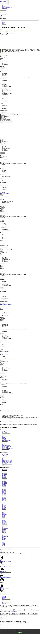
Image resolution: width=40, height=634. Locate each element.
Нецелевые (4, 538)
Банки (1, 12)
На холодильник (5, 536)
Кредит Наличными (3, 53)
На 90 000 (4, 498)
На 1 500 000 (4, 470)
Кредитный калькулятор (6, 440)
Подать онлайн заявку (4, 624)
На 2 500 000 (4, 474)
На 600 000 (4, 491)
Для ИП (3, 457)
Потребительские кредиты (6, 6)
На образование (5, 528)
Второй (3, 437)
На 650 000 (4, 492)
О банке (1, 30)
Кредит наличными (3, 138)
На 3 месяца (4, 509)
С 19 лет (3, 543)
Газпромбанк (9, 304)
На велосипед (4, 523)
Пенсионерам (4, 463)
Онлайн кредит (3, 249)
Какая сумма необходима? (4, 119)
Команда (3, 598)
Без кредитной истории (6, 433)
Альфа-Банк (4, 24)
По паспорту (4, 444)
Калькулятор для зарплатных (7, 460)
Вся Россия (4, 14)
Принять (20, 632)
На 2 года (4, 506)
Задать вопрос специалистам (5, 549)
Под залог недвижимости (6, 446)
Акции (3, 431)
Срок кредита (2, 32)
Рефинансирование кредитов (7, 7)
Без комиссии (4, 432)
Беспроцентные (5, 436)
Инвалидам (4, 459)
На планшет (4, 530)
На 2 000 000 (4, 473)
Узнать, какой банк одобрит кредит (6, 122)
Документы (4, 438)
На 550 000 (4, 489)
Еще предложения (3, 112)
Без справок (4, 434)
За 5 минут (4, 439)
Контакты (4, 597)
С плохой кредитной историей (7, 448)
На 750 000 (4, 495)
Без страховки (4, 435)
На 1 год (3, 503)
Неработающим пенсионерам (7, 462)
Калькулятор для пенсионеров (7, 461)
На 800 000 (4, 496)
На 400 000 (4, 485)
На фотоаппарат (5, 535)
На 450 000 (4, 486)
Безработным (4, 455)
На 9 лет (3, 517)
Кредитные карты (3, 10)
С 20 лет (3, 544)
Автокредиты (4, 8)
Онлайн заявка (4, 443)
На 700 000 (4, 494)
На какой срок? (2, 120)
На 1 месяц (4, 504)
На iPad (3, 520)
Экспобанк (7, 193)
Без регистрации (5, 454)
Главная (3, 22)
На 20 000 (4, 475)
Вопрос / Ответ (2, 11)
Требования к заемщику (6, 465)
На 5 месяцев (4, 512)
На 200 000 (4, 476)
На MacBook (4, 522)
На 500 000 (4, 488)
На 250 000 (4, 477)
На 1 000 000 (4, 469)
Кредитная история (3, 33)
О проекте (4, 596)
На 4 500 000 (4, 483)
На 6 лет (3, 513)
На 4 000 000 (4, 482)
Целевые (3, 539)
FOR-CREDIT (3, 1)
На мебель (4, 526)
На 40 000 (4, 484)
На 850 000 (4, 497)
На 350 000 (4, 481)
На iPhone (4, 521)
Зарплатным (4, 458)
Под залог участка (5, 447)
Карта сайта (4, 603)
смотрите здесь (14, 611)
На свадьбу (4, 532)
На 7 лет (3, 515)
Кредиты (1, 4)
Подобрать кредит (3, 34)
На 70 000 (4, 493)
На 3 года (4, 508)
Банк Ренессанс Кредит (10, 249)
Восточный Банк (10, 138)
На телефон (4, 533)
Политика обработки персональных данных (9, 601)
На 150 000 (4, 472)
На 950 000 (4, 500)
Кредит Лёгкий (3, 193)
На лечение (4, 525)
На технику (4, 534)
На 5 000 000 (4, 487)
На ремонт (4, 531)
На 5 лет (3, 511)
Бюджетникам (4, 456)
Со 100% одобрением (5, 449)
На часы (3, 537)
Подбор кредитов (5, 5)
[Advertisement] (20, 42)
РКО (28, 30)
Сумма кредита (2, 31)
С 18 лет (3, 542)
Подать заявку (3, 67)
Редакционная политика (6, 599)
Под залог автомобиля (6, 445)
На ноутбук (4, 527)
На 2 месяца (4, 507)
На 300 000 (4, 480)
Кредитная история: (3, 121)
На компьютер (4, 524)
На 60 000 (4, 490)
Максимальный (5, 441)
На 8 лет (3, 516)
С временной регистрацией (7, 464)
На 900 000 (4, 499)
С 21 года (4, 545)
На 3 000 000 (4, 478)
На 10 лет (4, 505)
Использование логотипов (6, 602)
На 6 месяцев (4, 514)
